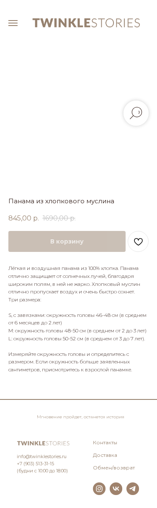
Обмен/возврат (114, 467)
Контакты (105, 442)
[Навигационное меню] (13, 23)
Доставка (105, 455)
